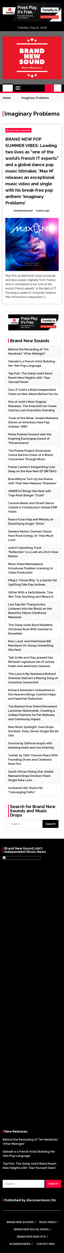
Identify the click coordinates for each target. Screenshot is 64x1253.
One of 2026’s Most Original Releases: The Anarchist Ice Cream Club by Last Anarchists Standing (32, 406)
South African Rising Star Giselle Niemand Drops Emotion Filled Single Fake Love (31, 776)
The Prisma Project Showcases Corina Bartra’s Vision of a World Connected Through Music (30, 455)
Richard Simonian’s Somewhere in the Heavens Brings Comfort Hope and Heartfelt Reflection (32, 694)
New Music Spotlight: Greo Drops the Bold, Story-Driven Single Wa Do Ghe (33, 731)
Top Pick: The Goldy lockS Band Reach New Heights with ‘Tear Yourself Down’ (30, 378)
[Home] (8, 88)
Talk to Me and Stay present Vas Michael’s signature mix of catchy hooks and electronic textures (31, 662)
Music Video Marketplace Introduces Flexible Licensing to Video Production (30, 568)
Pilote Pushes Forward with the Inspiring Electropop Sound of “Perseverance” (29, 439)
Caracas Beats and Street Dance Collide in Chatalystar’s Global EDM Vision (32, 507)
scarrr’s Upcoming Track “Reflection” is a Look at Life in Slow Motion (33, 552)
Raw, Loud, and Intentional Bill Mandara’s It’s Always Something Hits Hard (31, 645)
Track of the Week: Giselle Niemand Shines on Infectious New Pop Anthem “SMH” (33, 422)
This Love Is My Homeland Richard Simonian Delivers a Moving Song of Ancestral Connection (33, 678)
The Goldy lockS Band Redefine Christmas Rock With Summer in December (30, 629)
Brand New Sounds (18, 130)
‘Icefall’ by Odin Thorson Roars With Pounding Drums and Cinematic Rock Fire (33, 760)
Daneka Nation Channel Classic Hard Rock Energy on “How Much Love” (31, 536)
